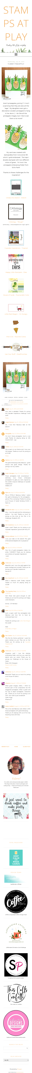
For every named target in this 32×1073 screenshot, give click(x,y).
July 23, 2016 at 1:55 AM (21, 536)
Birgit (7, 409)
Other (25, 397)
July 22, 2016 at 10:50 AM (22, 509)
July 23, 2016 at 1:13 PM (18, 563)
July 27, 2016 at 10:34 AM (20, 635)
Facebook (10, 397)
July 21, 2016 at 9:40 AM (19, 433)
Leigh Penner (9, 422)
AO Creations (9, 525)
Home (16, 746)
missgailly (8, 433)
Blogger (19, 1069)
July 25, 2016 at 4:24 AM (21, 578)
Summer (25, 403)
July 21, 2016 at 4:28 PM (17, 460)
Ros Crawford (9, 578)
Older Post (26, 746)
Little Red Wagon (25, 621)
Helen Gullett (9, 706)
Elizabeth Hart (9, 509)
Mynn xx (7, 492)
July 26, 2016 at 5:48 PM (16, 610)
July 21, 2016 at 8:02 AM (16, 409)
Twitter (16, 397)
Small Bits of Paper (11, 628)
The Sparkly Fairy (10, 591)
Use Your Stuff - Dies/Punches (16, 354)
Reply (7, 418)
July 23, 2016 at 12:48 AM (21, 525)
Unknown (8, 563)
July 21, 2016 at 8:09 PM (18, 492)
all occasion (12, 403)
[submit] (27, 1048)
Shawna (7, 683)
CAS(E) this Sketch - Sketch (16, 198)
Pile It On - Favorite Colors (16, 337)
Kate (6, 610)
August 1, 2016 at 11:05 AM (18, 683)
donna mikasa (9, 536)
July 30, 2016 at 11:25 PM (19, 650)
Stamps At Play (16, 23)
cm (6, 547)
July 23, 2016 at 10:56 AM (15, 547)
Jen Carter (8, 635)
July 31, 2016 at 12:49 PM (18, 672)
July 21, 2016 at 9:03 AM (21, 422)
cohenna (8, 672)
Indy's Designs (10, 473)
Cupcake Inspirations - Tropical (16, 248)
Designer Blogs (19, 1072)
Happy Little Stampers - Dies (16, 272)
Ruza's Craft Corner (11, 665)
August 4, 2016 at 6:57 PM (21, 706)
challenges (19, 403)
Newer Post (5, 746)
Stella (7, 446)
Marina (7, 460)
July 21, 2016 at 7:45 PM (22, 473)
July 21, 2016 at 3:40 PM (16, 446)
